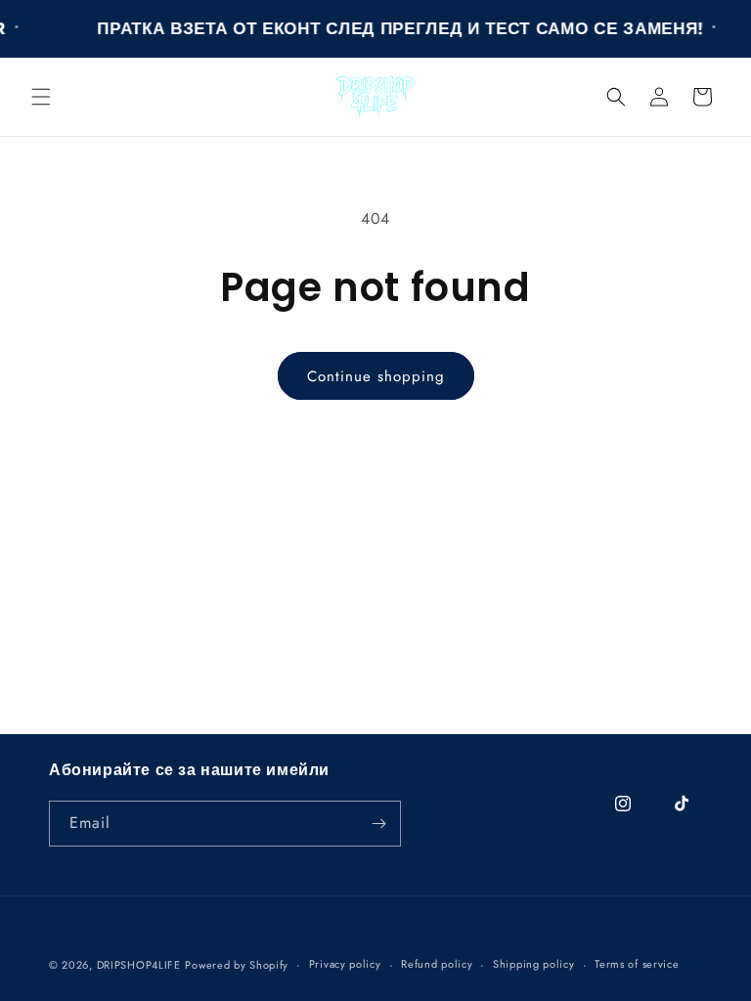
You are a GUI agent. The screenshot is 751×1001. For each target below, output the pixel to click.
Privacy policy (345, 964)
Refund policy (436, 964)
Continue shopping (376, 376)
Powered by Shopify (236, 965)
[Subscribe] (378, 824)
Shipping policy (534, 964)
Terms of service (637, 964)
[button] (41, 96)
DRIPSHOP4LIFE (139, 965)
